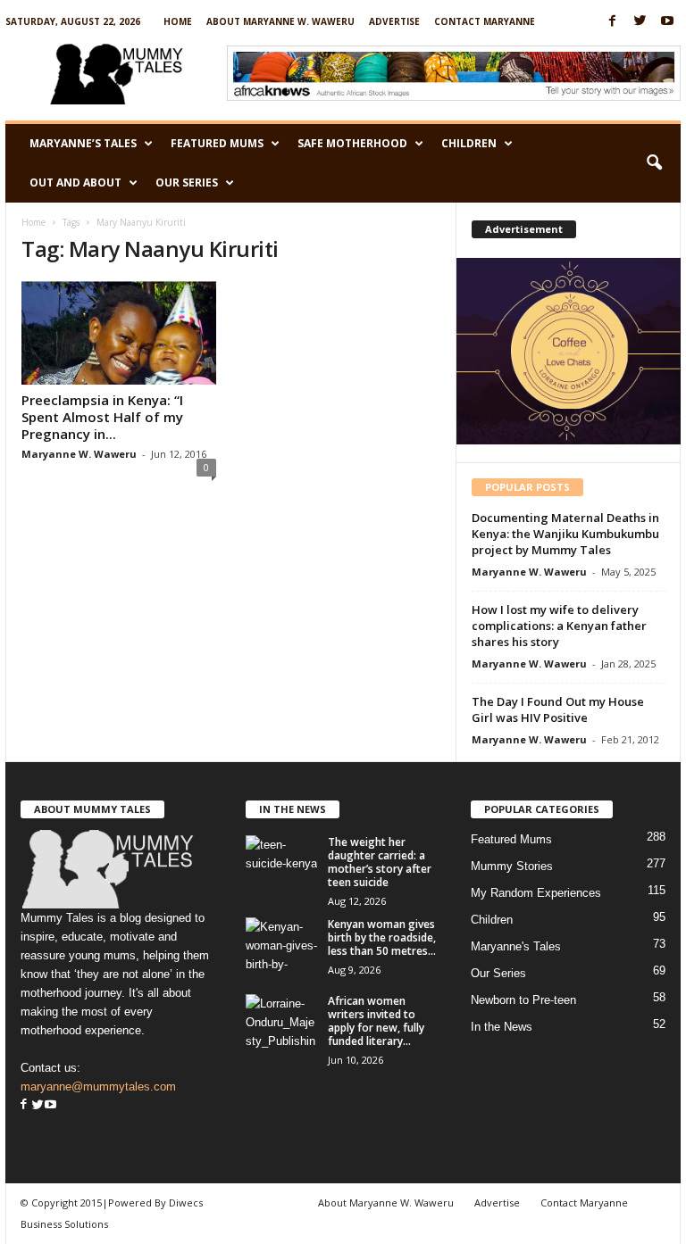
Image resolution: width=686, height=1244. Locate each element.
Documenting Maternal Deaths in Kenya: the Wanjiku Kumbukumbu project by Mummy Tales (565, 534)
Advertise (394, 21)
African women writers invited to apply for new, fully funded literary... (376, 1021)
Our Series (186, 182)
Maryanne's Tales (516, 946)
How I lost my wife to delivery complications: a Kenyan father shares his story (559, 625)
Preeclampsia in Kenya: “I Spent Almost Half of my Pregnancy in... (102, 417)
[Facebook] (612, 22)
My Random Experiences (536, 893)
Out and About (75, 182)
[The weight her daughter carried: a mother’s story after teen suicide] (281, 862)
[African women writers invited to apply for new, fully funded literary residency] (281, 1021)
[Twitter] (639, 22)
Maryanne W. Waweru (79, 453)
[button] (653, 163)
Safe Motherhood (352, 143)
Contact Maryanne (484, 21)
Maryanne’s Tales (83, 143)
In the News (501, 1026)
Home (177, 21)
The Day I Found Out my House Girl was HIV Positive (558, 709)
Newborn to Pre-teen (523, 1000)
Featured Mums (217, 143)
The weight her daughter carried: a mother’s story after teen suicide (379, 862)
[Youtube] (667, 22)
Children (469, 143)
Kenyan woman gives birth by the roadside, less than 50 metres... (382, 937)
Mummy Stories (512, 866)
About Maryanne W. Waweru (280, 21)
